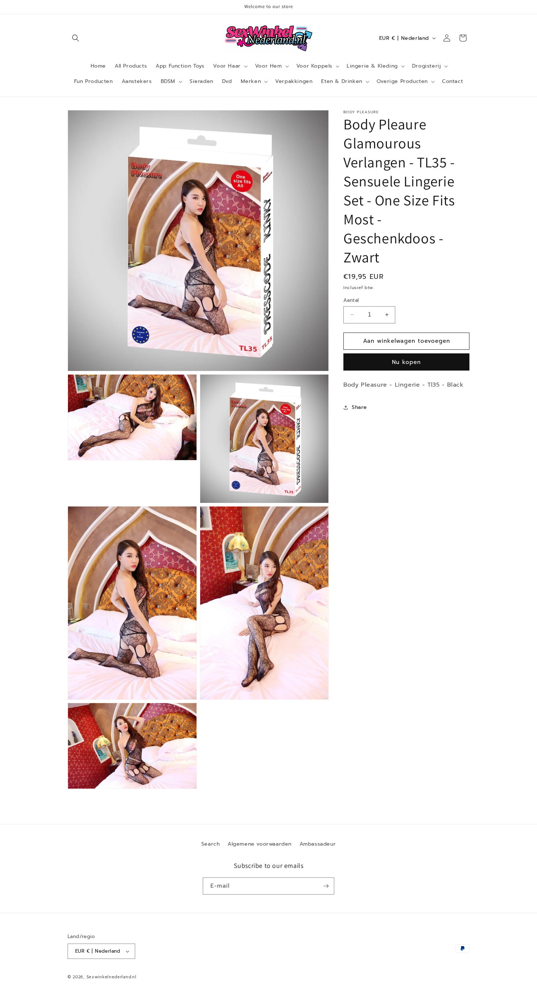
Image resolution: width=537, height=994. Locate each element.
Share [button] (359, 407)
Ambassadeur (318, 844)
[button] (76, 38)
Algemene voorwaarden (260, 844)
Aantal (351, 300)
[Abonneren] (326, 886)
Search (210, 844)
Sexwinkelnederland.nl (112, 977)
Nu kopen (406, 362)
